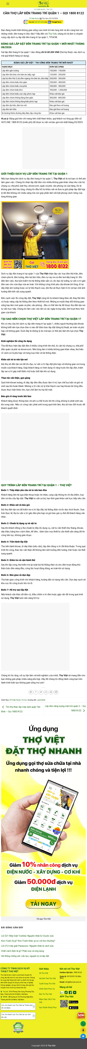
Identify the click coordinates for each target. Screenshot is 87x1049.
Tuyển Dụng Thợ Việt (47, 984)
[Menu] (7, 4)
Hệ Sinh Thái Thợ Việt (47, 978)
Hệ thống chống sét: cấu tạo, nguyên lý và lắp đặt (25, 956)
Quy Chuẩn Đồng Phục (48, 1007)
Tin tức (49, 9)
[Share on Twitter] (41, 692)
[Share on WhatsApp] (31, 692)
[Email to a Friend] (46, 692)
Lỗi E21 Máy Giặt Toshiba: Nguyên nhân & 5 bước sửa (27, 936)
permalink (41, 700)
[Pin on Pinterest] (51, 692)
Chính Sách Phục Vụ (47, 989)
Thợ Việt (52, 33)
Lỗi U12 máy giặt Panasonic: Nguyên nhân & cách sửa (27, 946)
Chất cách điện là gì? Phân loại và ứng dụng (22, 951)
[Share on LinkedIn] (56, 692)
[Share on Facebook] (36, 692)
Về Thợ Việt (43, 973)
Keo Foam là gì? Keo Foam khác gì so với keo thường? (28, 941)
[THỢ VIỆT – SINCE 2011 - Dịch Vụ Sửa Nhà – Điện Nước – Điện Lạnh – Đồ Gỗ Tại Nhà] (43, 3)
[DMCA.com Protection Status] (18, 1027)
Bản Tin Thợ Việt (45, 994)
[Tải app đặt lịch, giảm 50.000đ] (81, 1015)
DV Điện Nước (39, 9)
